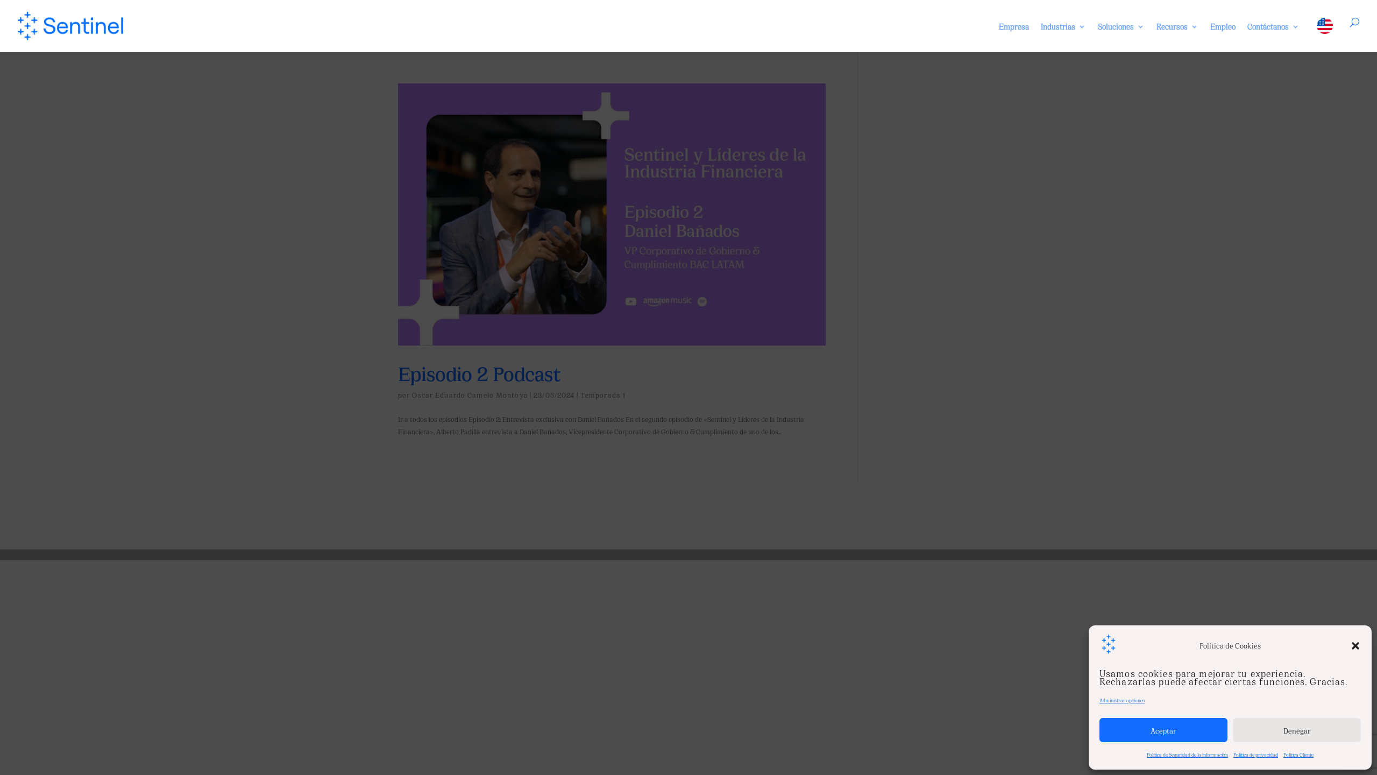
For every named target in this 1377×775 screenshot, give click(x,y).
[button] (1355, 645)
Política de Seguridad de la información (1187, 754)
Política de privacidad (1255, 754)
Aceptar (1163, 730)
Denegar (1297, 730)
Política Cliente (1298, 754)
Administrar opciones (1122, 700)
